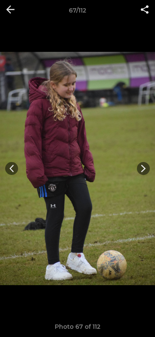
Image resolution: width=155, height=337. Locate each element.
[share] (145, 10)
